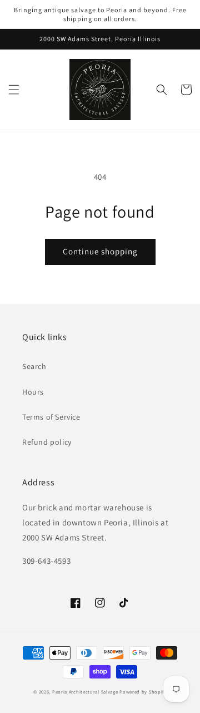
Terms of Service (51, 417)
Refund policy (47, 442)
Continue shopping (100, 251)
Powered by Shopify (143, 692)
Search (34, 366)
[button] (14, 89)
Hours (33, 392)
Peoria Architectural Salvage (85, 692)
